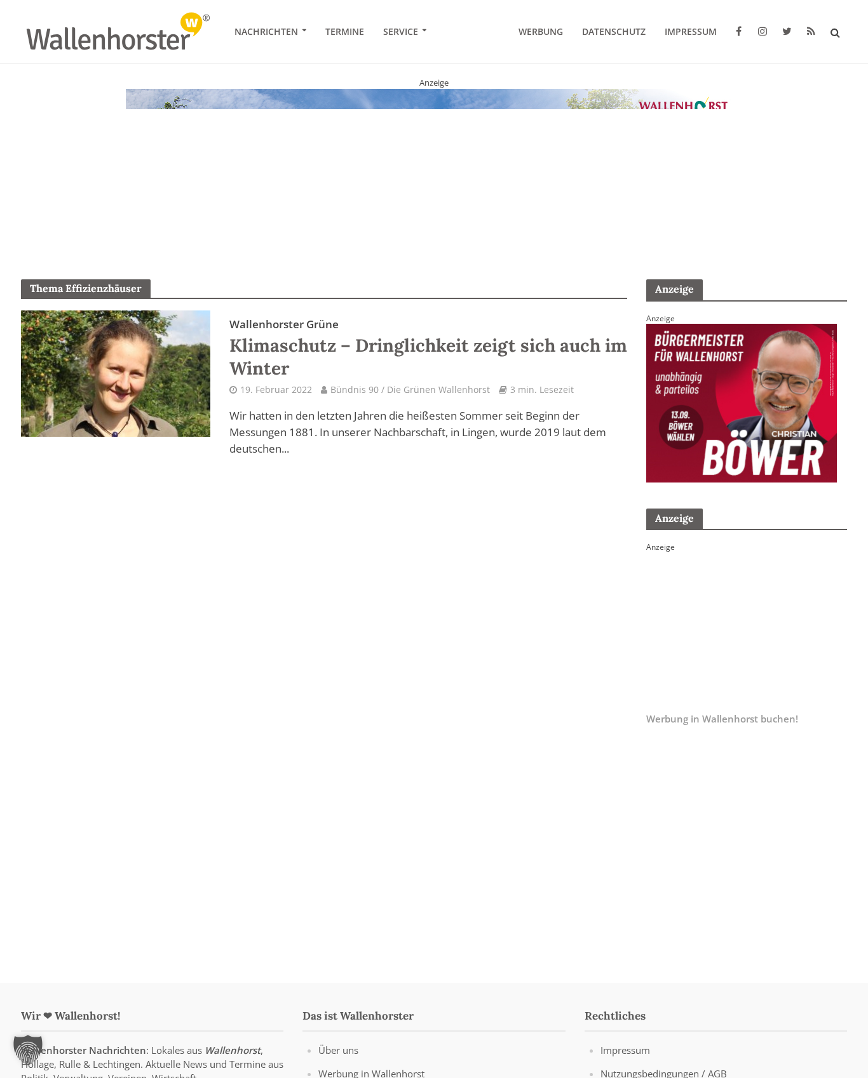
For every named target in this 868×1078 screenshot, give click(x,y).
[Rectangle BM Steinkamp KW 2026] (741, 630)
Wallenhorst (233, 1050)
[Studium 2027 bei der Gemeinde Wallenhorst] (434, 168)
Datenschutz (614, 31)
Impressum (691, 31)
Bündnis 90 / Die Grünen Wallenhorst (410, 389)
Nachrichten (266, 31)
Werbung (541, 31)
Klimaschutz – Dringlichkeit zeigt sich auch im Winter (428, 348)
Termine (344, 31)
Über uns (338, 1050)
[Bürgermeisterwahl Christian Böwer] (741, 402)
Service (400, 31)
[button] (28, 1050)
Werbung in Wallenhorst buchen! (722, 718)
